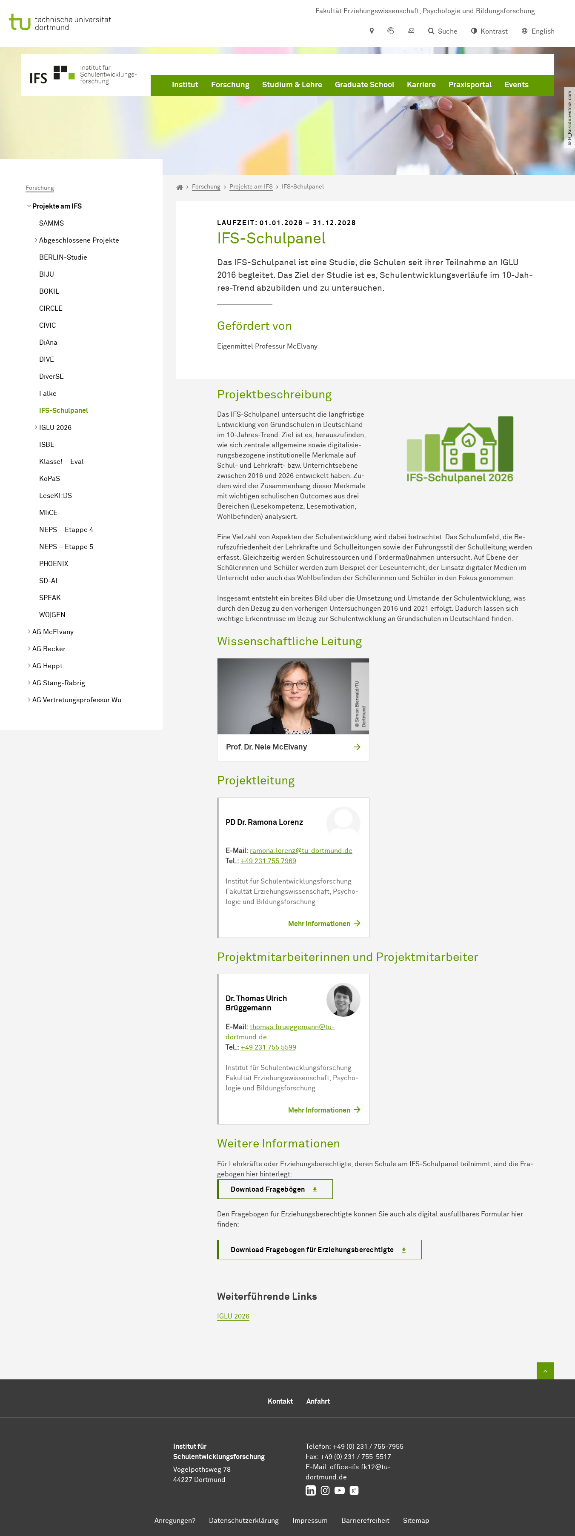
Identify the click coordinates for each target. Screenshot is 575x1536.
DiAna (48, 342)
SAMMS (51, 223)
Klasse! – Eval (61, 461)
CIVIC (47, 325)
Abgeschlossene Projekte (79, 240)
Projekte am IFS (57, 206)
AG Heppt (47, 666)
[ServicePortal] (390, 31)
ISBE (46, 444)
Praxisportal (470, 85)
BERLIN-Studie (63, 257)
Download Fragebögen (268, 1189)
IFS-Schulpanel (63, 410)
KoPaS (49, 478)
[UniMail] (411, 31)
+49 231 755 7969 (268, 861)
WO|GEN (52, 615)
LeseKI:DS (55, 495)
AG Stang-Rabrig (58, 683)
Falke (48, 393)
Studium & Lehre (292, 85)
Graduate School (364, 85)
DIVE (46, 359)
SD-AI (48, 581)
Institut (185, 85)
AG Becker (49, 649)
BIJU (46, 274)
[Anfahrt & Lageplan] (371, 31)
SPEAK (50, 598)
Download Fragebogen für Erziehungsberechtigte (312, 1250)
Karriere (421, 85)
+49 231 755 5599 (268, 1047)
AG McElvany (53, 632)
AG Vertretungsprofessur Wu (76, 700)
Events (516, 85)
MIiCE (48, 512)
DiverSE (51, 376)
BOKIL (49, 291)
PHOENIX (53, 564)
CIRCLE (51, 308)
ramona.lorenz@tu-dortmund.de (301, 850)
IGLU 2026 (55, 427)
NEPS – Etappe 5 (66, 546)
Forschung (230, 85)
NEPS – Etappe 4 (66, 529)
